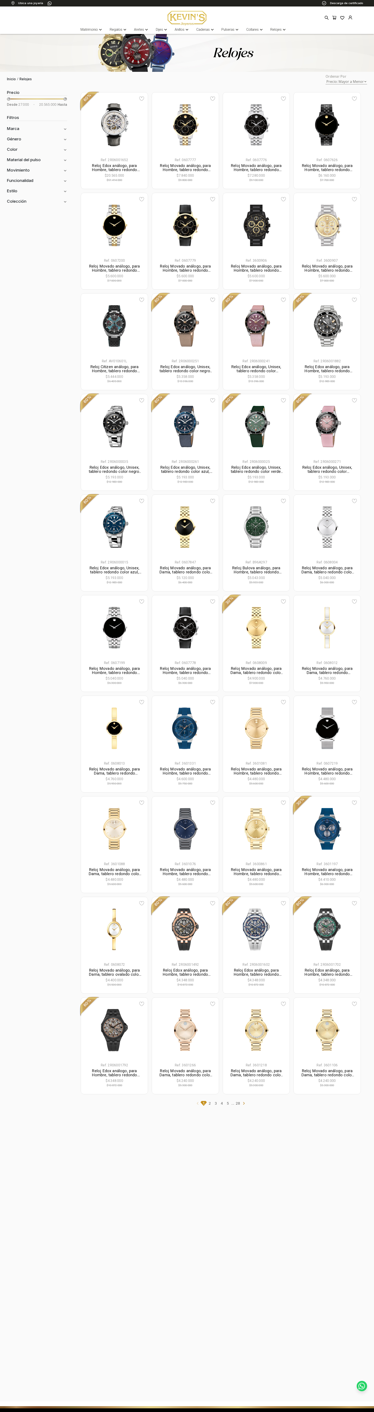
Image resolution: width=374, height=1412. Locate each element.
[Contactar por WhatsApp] (362, 1386)
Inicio (11, 79)
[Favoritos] (342, 17)
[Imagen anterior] (95, 125)
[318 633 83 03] (49, 3)
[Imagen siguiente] (134, 125)
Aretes (141, 29)
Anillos (182, 29)
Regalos (118, 29)
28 (238, 1103)
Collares (255, 29)
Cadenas (205, 29)
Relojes (278, 29)
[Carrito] (334, 18)
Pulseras (230, 29)
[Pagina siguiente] (244, 1103)
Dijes (162, 29)
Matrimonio (92, 29)
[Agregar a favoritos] (141, 98)
